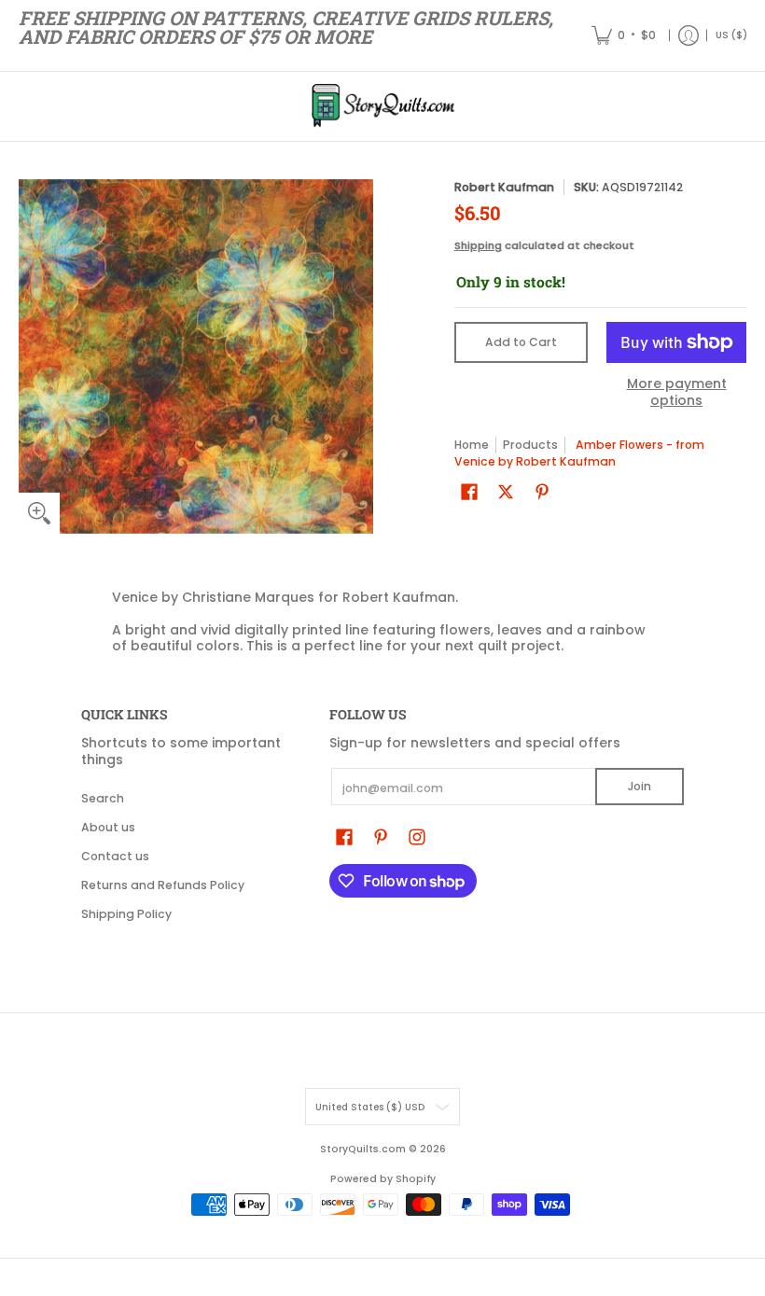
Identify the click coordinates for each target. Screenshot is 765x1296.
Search (102, 798)
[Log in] (688, 35)
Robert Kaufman (504, 187)
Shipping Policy (126, 914)
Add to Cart (521, 342)
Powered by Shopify (383, 1179)
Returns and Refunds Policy (162, 885)
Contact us (115, 856)
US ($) (731, 35)
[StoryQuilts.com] (382, 106)
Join (639, 786)
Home (471, 445)
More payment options (677, 392)
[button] (469, 491)
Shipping (478, 245)
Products (530, 445)
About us (108, 827)
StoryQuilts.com (363, 1149)
